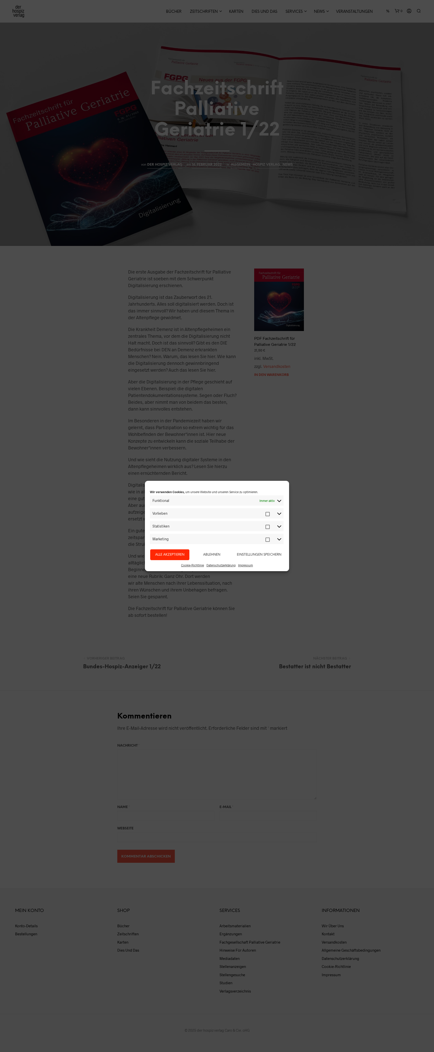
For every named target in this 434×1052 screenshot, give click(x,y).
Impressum (245, 565)
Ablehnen (211, 554)
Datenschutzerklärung (221, 565)
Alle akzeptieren (169, 554)
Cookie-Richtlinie (192, 565)
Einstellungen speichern (259, 554)
